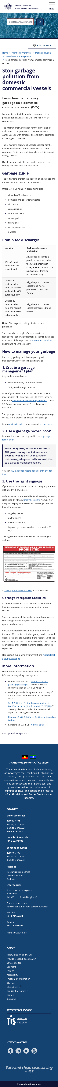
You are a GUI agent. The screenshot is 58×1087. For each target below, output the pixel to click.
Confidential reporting (17, 991)
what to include (15, 424)
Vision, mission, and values (19, 954)
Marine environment (21, 52)
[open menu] (51, 4)
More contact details (17, 932)
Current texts (37, 724)
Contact (10, 995)
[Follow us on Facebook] (10, 1051)
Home (5, 52)
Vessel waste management (19, 56)
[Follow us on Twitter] (26, 1051)
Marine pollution (43, 52)
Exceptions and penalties (40, 340)
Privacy (10, 970)
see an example (47, 424)
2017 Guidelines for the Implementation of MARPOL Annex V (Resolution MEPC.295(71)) (30, 705)
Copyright (11, 966)
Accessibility (12, 974)
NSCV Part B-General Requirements (29, 400)
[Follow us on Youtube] (34, 1051)
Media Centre (13, 987)
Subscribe (11, 999)
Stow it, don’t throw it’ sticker (18, 590)
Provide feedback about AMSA (21, 958)
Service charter (14, 962)
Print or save (44, 45)
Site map (11, 983)
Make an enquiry (15, 831)
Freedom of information (18, 978)
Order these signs (31, 499)
